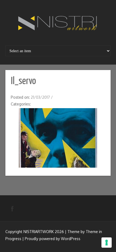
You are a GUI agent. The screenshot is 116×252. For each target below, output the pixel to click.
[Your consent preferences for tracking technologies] (106, 242)
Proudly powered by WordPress (52, 238)
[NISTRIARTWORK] (58, 23)
